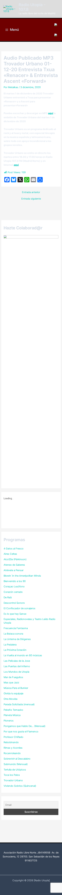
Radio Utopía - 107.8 (32, 7)
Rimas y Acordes (13, 747)
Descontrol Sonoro (14, 602)
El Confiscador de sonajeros (19, 608)
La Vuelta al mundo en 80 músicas (23, 655)
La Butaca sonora (13, 633)
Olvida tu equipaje (13, 693)
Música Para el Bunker (16, 688)
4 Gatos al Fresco (13, 548)
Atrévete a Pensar (13, 570)
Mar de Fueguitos (13, 677)
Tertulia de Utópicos (15, 769)
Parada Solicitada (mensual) (19, 704)
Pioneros (9, 720)
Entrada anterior (31, 192)
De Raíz (8, 597)
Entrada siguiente (31, 199)
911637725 (31, 860)
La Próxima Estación (15, 649)
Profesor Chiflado (13, 737)
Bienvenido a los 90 (15, 581)
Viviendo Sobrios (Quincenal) (20, 785)
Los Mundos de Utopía (16, 671)
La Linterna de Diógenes (17, 639)
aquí (50, 113)
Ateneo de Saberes (14, 564)
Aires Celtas (10, 553)
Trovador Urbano (13, 780)
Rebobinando (11, 742)
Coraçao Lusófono (14, 586)
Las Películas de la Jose (17, 660)
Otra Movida (10, 698)
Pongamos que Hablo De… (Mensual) (24, 726)
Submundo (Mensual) (16, 764)
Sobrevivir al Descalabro (17, 758)
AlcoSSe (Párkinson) (15, 559)
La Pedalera (10, 644)
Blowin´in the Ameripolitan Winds (22, 575)
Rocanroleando (12, 753)
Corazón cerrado (13, 591)
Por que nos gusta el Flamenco (21, 731)
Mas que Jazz (11, 682)
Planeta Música (12, 715)
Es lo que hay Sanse (15, 613)
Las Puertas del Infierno (17, 666)
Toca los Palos (12, 774)
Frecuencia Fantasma (16, 628)
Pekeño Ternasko (13, 709)
